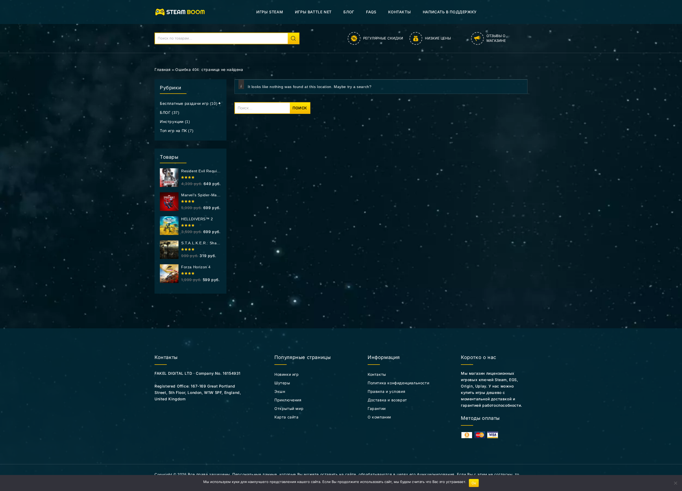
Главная (162, 69)
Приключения (288, 400)
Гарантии (377, 408)
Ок (474, 483)
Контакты (399, 12)
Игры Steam (269, 12)
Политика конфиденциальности (398, 383)
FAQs (371, 12)
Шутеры (282, 383)
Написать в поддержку (450, 12)
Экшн (279, 391)
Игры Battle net (313, 12)
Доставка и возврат (387, 400)
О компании (379, 417)
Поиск (293, 38)
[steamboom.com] (181, 12)
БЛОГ (348, 12)
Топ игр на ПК (173, 131)
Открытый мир (288, 408)
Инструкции (172, 121)
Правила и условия (386, 391)
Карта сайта (286, 417)
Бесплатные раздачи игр (184, 103)
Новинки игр (286, 374)
